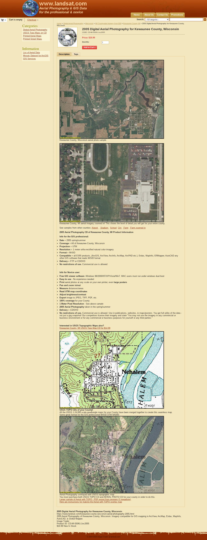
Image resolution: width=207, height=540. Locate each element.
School (113, 228)
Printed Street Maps (32, 39)
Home (137, 15)
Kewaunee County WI (131, 23)
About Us (149, 15)
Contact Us (162, 15)
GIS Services (29, 58)
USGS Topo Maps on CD (35, 33)
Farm (125, 228)
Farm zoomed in (138, 228)
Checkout (31, 20)
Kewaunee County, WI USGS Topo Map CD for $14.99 (85, 328)
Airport (95, 228)
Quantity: (85, 42)
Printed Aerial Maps (32, 36)
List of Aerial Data (31, 52)
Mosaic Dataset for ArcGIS (35, 55)
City (120, 228)
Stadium (104, 228)
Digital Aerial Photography (73, 23)
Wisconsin (89, 23)
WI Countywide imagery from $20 (108, 23)
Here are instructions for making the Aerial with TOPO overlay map (91, 502)
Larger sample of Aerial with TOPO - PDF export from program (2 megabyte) (95, 499)
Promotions (177, 15)
